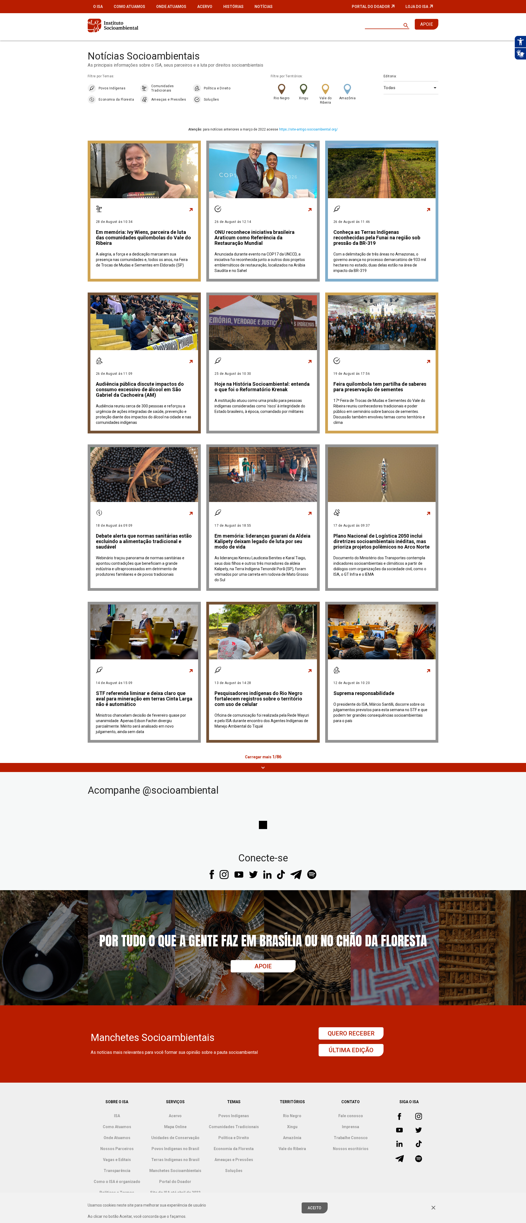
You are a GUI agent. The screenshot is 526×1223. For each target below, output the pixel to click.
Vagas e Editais (117, 1159)
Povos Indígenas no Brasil (175, 1149)
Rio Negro (282, 98)
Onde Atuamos (171, 6)
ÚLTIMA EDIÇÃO (351, 1050)
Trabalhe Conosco (351, 1138)
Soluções (211, 99)
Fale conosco (350, 1116)
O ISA (98, 6)
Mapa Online (175, 1127)
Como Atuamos (129, 6)
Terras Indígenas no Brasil (175, 1159)
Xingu (303, 98)
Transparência (117, 1170)
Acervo (204, 6)
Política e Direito (217, 88)
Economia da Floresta (116, 99)
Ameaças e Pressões (168, 99)
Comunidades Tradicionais (162, 88)
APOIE (426, 24)
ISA (117, 1116)
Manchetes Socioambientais (175, 1170)
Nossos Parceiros (117, 1149)
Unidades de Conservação (175, 1138)
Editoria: (390, 76)
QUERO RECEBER (351, 1033)
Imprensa (350, 1127)
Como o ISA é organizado (117, 1181)
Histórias (233, 6)
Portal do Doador (371, 6)
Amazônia (347, 98)
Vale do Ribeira (325, 100)
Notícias (264, 6)
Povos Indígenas (112, 88)
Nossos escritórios (350, 1149)
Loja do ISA (416, 6)
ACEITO (315, 1208)
